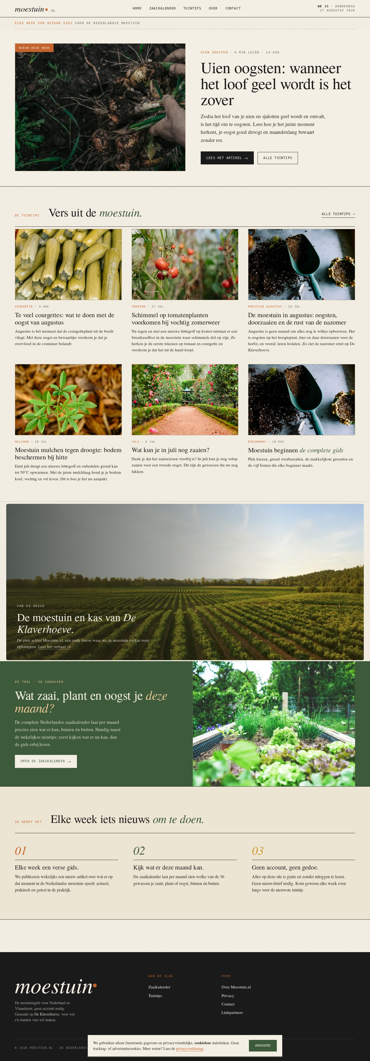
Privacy (228, 995)
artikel (82, 876)
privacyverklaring (189, 1048)
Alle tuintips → (338, 214)
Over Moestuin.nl (236, 986)
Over (213, 8)
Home (137, 8)
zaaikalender (150, 876)
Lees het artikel (227, 157)
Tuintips (192, 8)
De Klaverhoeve (46, 1014)
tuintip (297, 890)
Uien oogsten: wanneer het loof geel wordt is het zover (276, 83)
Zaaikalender (162, 8)
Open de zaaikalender (46, 761)
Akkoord (263, 1045)
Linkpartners (232, 1012)
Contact (233, 8)
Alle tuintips (277, 158)
